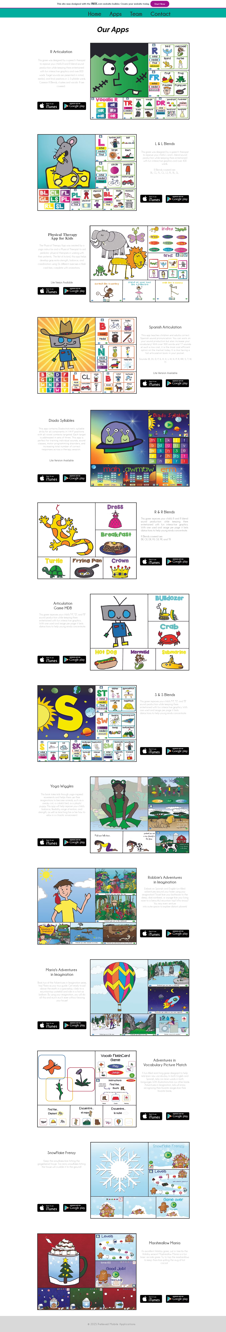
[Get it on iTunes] (48, 106)
